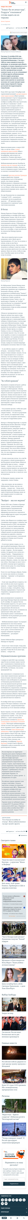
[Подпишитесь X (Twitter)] (9, 1199)
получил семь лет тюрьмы (9, 165)
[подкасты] (11, 1218)
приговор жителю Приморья (18, 175)
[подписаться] (6, 1203)
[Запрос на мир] (14, 1004)
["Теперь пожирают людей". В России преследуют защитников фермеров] (14, 1129)
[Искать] (24, 1218)
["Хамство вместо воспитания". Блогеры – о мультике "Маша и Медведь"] (14, 851)
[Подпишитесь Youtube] (13, 1199)
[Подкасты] (2, 1203)
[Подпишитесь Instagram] (20, 1199)
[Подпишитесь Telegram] (16, 1199)
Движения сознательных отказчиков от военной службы (13, 721)
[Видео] (17, 1218)
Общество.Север (6, 7)
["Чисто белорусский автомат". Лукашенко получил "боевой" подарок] (14, 928)
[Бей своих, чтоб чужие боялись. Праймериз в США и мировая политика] (14, 874)
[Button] (10, 28)
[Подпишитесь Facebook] (6, 1199)
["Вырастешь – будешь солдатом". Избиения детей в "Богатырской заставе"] (14, 1106)
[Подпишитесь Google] (2, 1199)
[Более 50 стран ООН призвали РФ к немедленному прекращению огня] (14, 1076)
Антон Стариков (5, 21)
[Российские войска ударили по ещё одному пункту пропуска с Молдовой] (14, 1053)
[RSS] (24, 1199)
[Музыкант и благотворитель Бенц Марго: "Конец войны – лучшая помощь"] (14, 951)
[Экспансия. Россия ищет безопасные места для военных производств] (14, 1023)
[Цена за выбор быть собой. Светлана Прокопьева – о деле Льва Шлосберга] (14, 975)
